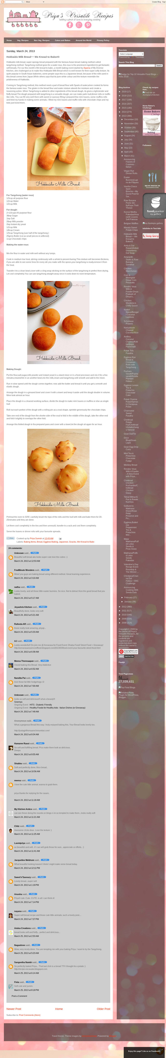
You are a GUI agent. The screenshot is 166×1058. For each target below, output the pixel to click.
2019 (124, 92)
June (126, 144)
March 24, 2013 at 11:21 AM (27, 817)
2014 (124, 112)
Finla (16, 982)
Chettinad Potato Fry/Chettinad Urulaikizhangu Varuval (131, 425)
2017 (124, 100)
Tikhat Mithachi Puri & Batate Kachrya (131, 499)
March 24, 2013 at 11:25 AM (27, 834)
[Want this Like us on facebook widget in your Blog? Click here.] (162, 1055)
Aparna (87, 68)
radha (17, 587)
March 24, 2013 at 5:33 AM (26, 632)
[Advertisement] (138, 715)
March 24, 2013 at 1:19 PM (26, 885)
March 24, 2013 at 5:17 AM (26, 598)
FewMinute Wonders (24, 570)
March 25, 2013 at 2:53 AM (26, 936)
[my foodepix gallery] (153, 223)
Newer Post (13, 1009)
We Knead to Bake (85, 542)
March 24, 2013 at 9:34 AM (26, 734)
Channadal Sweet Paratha (129, 413)
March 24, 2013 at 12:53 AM (27, 561)
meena (17, 780)
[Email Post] (59, 538)
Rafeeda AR (20, 624)
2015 (124, 108)
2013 (124, 116)
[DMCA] (126, 657)
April (126, 152)
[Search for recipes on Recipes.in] (127, 687)
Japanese (63, 542)
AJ (15, 641)
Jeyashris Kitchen (23, 607)
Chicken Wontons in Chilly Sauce (131, 303)
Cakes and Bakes (62, 40)
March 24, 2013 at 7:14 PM (26, 902)
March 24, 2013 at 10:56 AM (27, 771)
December (129, 119)
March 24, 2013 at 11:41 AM (27, 851)
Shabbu (18, 763)
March (127, 156)
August (127, 136)
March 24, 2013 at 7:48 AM (26, 712)
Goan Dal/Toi (130, 434)
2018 (124, 96)
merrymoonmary (89, 1036)
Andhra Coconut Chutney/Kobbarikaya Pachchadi (131, 342)
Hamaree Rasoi (21, 743)
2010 (124, 615)
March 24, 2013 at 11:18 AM (27, 800)
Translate (139, 57)
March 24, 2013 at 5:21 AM (26, 615)
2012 (124, 607)
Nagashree (19, 945)
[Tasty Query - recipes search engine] (151, 238)
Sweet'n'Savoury (22, 877)
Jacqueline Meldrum (24, 860)
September (129, 131)
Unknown (19, 553)
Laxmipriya (19, 843)
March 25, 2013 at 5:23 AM (26, 953)
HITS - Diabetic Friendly (41, 705)
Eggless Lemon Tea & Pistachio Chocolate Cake (131, 390)
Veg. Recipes (23, 40)
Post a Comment (19, 996)
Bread (39, 542)
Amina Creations (22, 928)
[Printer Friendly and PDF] (10, 538)
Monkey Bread (130, 465)
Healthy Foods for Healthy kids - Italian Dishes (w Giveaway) (57, 708)
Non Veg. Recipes (42, 40)
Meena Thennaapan (24, 661)
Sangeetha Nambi (23, 962)
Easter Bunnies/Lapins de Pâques (131, 179)
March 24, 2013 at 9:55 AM (26, 754)
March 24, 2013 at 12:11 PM (27, 868)
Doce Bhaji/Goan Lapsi (130, 440)
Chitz (16, 826)
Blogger (112, 1036)
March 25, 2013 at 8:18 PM (26, 990)
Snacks (72, 542)
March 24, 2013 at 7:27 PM (26, 919)
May (126, 148)
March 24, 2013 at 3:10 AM (26, 578)
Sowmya (18, 702)
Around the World (83, 40)
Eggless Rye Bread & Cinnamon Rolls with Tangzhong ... (131, 362)
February (128, 597)
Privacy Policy (103, 40)
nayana (18, 911)
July (126, 140)
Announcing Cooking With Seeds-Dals (131, 590)
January (128, 602)
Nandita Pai (20, 678)
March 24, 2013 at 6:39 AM (26, 652)
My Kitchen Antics (23, 809)
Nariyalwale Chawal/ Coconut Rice (131, 330)
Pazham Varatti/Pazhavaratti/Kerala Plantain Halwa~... (131, 376)
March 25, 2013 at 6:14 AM (26, 973)
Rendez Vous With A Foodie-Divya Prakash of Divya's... (131, 291)
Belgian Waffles (131, 223)
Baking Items (30, 542)
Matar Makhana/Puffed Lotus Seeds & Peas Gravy (131, 544)
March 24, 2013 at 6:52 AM (26, 669)
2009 (124, 619)
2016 (124, 104)
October (128, 127)
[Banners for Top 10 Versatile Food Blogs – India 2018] (141, 76)
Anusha (18, 894)
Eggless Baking (50, 542)
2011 (124, 611)
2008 (124, 623)
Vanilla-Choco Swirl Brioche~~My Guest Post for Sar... (131, 191)
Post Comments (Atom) (29, 1015)
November (129, 123)
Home (9, 40)
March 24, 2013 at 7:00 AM (26, 686)
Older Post (103, 1009)
